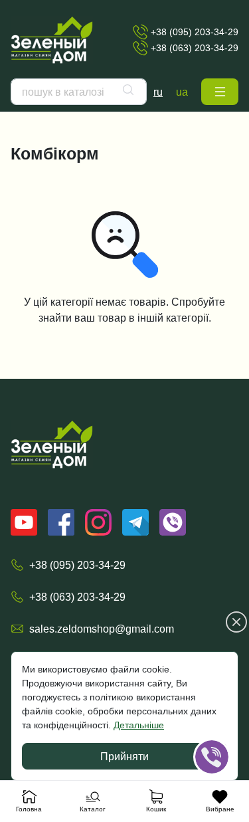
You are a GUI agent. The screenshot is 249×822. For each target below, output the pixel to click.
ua (182, 91)
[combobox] (79, 91)
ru (158, 91)
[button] (219, 91)
